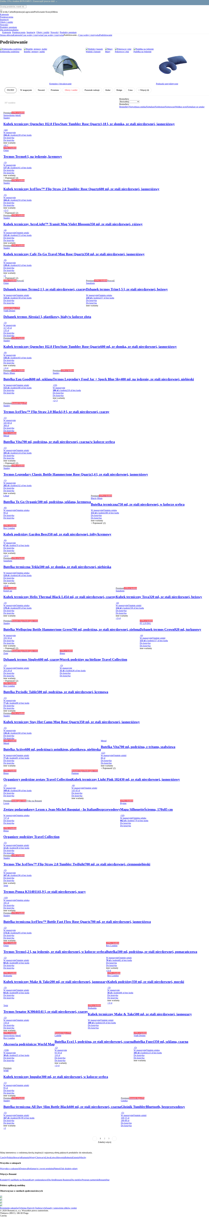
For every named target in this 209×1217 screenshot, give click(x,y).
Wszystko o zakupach (10, 1168)
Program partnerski (90, 1180)
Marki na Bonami (21, 1180)
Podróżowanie (105, 35)
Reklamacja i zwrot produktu (41, 1168)
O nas (11, 1180)
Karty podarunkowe (38, 1180)
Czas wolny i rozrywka (53, 35)
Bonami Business (63, 1180)
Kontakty (4, 1180)
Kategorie (17, 35)
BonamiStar (104, 1180)
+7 (7, 145)
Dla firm (51, 1180)
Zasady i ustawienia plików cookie (61, 1208)
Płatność (57, 1168)
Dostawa (24, 1168)
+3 (7, 210)
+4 (7, 368)
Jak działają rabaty (69, 1168)
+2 (4, 210)
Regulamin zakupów (9, 1208)
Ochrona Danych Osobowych (32, 1208)
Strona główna (6, 35)
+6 (4, 145)
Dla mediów (76, 1180)
